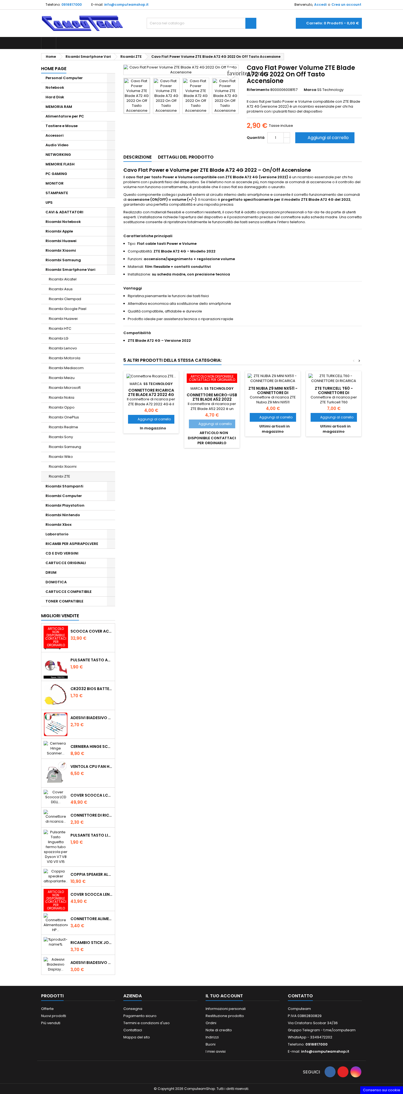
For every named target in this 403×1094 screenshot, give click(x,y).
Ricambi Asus (61, 289)
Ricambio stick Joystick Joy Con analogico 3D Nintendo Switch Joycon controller (91, 942)
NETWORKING (58, 154)
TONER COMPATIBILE (64, 601)
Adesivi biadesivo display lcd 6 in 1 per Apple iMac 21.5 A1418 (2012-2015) (91, 718)
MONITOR (55, 183)
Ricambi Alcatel (62, 279)
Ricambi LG (58, 338)
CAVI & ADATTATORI (64, 212)
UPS (49, 202)
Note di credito (219, 1030)
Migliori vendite (60, 616)
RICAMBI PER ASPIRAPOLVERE (72, 543)
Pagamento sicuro (140, 1015)
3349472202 (321, 1037)
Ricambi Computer (64, 495)
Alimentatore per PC (65, 116)
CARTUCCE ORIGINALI (66, 562)
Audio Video (57, 145)
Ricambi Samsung (63, 260)
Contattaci (132, 1030)
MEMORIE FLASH (60, 164)
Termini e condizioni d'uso (146, 1023)
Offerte (47, 1008)
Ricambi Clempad (65, 299)
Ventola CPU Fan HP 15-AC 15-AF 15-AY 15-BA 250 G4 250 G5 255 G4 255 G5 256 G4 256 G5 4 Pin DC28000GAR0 (91, 766)
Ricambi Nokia (61, 397)
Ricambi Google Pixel (67, 308)
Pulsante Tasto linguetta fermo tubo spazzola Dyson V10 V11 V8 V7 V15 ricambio (91, 835)
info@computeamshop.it (126, 4)
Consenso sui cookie (381, 1090)
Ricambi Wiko (61, 456)
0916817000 (71, 4)
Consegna (132, 1008)
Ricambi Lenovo (63, 348)
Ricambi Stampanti (64, 486)
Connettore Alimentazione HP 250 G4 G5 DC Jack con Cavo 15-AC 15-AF (91, 919)
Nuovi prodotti (53, 1015)
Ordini (211, 1023)
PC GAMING (56, 173)
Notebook (55, 87)
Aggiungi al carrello (324, 137)
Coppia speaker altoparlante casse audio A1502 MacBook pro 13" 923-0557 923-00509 (91, 874)
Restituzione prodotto (225, 1015)
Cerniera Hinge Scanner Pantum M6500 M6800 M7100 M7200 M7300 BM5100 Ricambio (91, 746)
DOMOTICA (56, 582)
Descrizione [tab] (137, 157)
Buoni (210, 1044)
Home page (53, 68)
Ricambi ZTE (59, 476)
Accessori (55, 135)
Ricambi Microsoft (65, 387)
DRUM (51, 572)
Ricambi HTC (60, 328)
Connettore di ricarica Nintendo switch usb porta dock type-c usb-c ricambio (91, 815)
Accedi (320, 4)
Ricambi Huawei (61, 240)
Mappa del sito (136, 1037)
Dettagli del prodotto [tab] (186, 157)
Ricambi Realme (63, 427)
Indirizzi (212, 1037)
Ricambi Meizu (62, 377)
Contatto (300, 996)
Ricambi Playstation (65, 505)
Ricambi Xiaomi (61, 250)
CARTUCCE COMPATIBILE (69, 591)
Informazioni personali (226, 1008)
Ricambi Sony (61, 437)
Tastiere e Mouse (62, 125)
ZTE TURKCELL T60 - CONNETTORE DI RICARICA (334, 393)
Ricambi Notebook (63, 221)
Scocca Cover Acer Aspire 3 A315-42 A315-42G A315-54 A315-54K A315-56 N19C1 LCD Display (91, 631)
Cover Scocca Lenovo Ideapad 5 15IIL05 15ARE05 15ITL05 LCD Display (91, 894)
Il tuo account (224, 996)
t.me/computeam (339, 1030)
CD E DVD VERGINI (62, 553)
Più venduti (50, 1023)
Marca (310, 89)
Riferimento (258, 89)
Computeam (299, 1008)
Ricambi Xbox (59, 524)
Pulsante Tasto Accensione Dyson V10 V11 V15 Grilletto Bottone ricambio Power (91, 660)
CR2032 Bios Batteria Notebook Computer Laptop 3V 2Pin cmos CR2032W (91, 689)
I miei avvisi (216, 1051)
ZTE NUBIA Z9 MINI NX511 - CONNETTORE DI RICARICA (272, 393)
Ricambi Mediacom (66, 368)
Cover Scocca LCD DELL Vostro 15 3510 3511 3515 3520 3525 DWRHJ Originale (91, 795)
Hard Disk (55, 97)
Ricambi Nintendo (63, 515)
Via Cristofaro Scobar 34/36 (313, 1023)
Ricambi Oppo (62, 407)
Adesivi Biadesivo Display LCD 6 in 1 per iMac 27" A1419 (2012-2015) (91, 962)
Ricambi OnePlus (64, 417)
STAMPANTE (57, 193)
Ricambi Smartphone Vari (70, 269)
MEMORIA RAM (59, 106)
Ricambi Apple (59, 231)
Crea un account (346, 4)
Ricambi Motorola (64, 358)
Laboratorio (57, 534)
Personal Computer (64, 78)
